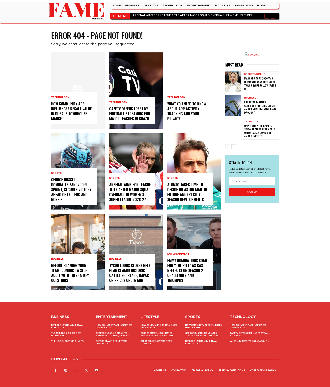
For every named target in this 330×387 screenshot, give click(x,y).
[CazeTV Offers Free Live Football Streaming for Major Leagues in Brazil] (136, 90)
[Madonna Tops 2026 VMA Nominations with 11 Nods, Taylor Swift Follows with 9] (233, 81)
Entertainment (178, 254)
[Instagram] (65, 370)
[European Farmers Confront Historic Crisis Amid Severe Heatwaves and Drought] (233, 105)
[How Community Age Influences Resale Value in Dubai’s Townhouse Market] (78, 90)
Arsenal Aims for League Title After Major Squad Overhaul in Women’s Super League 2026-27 (130, 192)
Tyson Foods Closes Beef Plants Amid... (66, 334)
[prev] (266, 16)
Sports (56, 173)
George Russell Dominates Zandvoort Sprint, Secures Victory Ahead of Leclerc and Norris (71, 189)
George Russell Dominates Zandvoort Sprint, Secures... (113, 334)
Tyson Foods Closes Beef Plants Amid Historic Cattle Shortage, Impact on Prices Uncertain (130, 273)
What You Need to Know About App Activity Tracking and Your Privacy (186, 111)
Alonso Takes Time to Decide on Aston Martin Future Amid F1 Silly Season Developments (187, 192)
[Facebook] (55, 370)
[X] (86, 370)
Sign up (252, 191)
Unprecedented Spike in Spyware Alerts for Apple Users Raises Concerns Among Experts (259, 131)
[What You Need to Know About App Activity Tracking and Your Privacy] (194, 90)
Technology (60, 97)
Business (57, 259)
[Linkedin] (76, 370)
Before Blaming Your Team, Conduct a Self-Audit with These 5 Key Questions (70, 273)
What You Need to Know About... (249, 341)
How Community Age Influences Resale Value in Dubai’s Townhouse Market (71, 111)
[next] (273, 16)
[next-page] (233, 146)
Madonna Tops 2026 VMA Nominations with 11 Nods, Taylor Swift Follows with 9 (260, 83)
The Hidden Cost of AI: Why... (67, 341)
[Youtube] (97, 370)
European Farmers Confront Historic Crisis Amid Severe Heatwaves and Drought (260, 107)
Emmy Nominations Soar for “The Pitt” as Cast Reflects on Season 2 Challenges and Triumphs (187, 270)
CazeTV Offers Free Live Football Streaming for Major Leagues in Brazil (129, 113)
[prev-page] (227, 146)
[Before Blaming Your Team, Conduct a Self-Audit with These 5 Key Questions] (78, 252)
